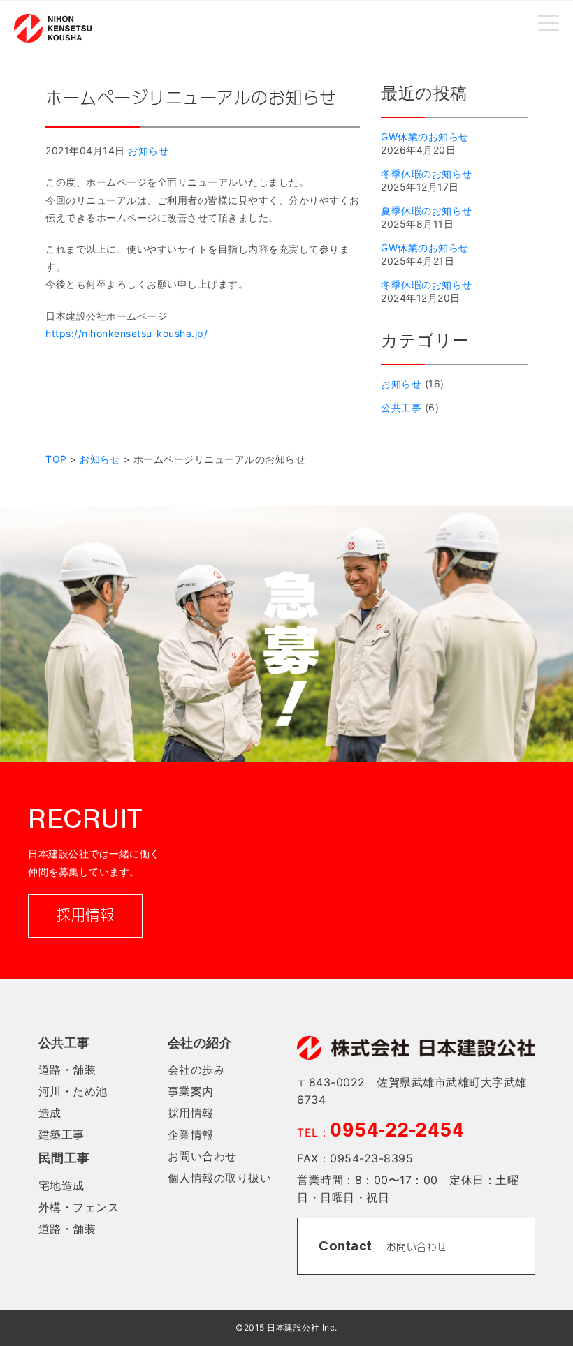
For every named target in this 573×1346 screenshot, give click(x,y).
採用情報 (85, 915)
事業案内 (191, 1091)
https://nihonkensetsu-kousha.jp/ (126, 333)
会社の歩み (197, 1069)
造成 (49, 1112)
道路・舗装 (67, 1069)
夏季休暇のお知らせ (426, 210)
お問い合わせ (202, 1156)
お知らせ (148, 150)
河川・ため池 (73, 1091)
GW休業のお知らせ (425, 136)
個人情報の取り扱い (220, 1177)
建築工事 (61, 1134)
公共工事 (401, 407)
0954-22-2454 (397, 1129)
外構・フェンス (78, 1207)
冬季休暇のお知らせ (426, 173)
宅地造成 (61, 1185)
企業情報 (191, 1134)
